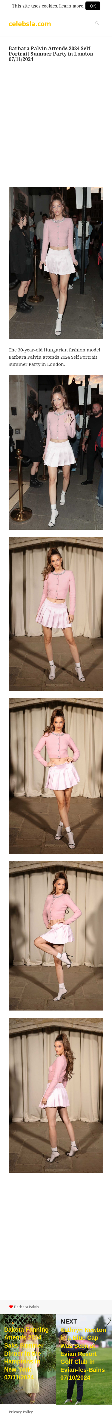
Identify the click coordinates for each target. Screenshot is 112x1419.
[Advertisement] (56, 124)
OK (93, 6)
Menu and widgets (97, 29)
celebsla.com (30, 23)
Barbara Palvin (26, 1306)
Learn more (71, 6)
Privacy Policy (21, 1411)
